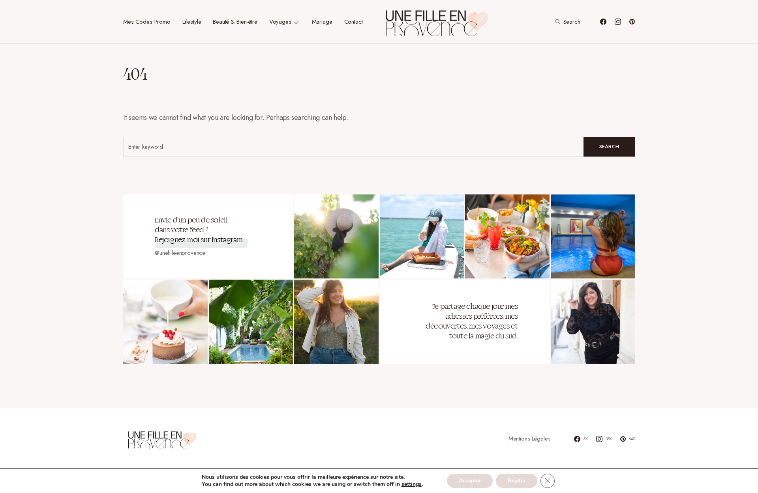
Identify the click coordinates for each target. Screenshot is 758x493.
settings (412, 484)
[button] (566, 21)
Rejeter (516, 480)
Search (609, 146)
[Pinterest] (632, 22)
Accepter (470, 480)
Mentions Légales (529, 438)
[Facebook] (603, 22)
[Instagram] (618, 22)
